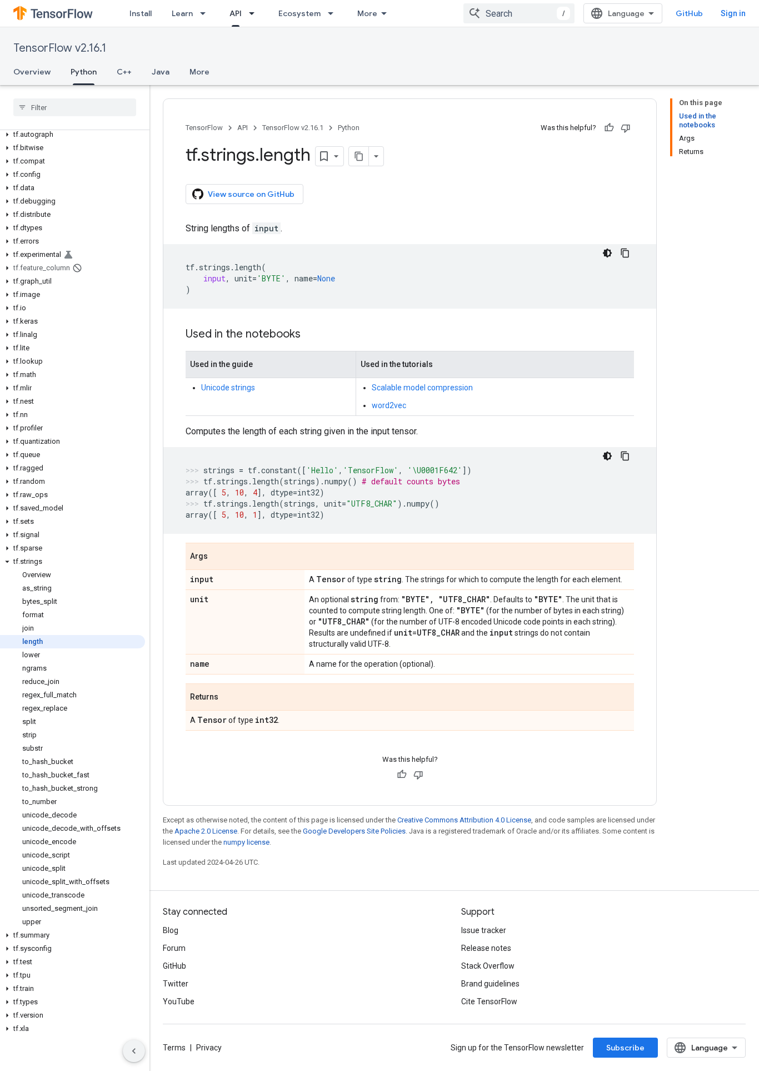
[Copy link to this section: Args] (219, 557)
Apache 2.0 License (205, 831)
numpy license (246, 842)
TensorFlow (204, 127)
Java (160, 72)
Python (84, 72)
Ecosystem (299, 13)
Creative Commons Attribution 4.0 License (464, 820)
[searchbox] (74, 107)
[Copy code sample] (625, 253)
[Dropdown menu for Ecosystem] (334, 13)
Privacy (209, 1047)
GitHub (689, 13)
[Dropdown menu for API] (255, 13)
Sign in (733, 13)
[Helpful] (609, 128)
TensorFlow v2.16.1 (59, 48)
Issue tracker (483, 930)
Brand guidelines (490, 983)
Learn (182, 13)
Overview (32, 72)
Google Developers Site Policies (354, 831)
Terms (174, 1047)
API (235, 13)
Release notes (486, 948)
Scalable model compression (422, 387)
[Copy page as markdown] (359, 156)
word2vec (389, 405)
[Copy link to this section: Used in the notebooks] (312, 334)
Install (140, 13)
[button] (72, 134)
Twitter (175, 983)
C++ (124, 72)
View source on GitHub (251, 194)
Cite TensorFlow (489, 1001)
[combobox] (519, 13)
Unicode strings (228, 387)
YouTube (178, 1001)
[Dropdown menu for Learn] (206, 13)
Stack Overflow (488, 965)
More (367, 13)
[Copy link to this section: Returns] (229, 698)
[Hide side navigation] (134, 1051)
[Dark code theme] (607, 253)
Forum (174, 948)
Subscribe (625, 1048)
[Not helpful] (625, 128)
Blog (170, 930)
